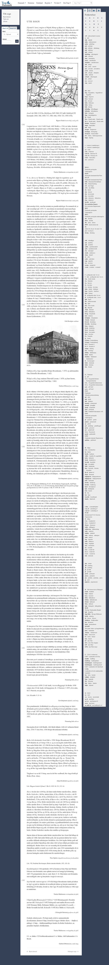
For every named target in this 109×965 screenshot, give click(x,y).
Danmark (21, 3)
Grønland (39, 3)
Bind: (4, 31)
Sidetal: (5, 39)
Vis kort (57, 3)
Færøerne (31, 3)
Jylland (5, 21)
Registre (47, 3)
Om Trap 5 (67, 3)
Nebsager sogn (72, 951)
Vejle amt (6, 19)
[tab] (85, 11)
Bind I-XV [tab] (13, 28)
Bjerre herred (6, 17)
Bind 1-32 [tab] (5, 28)
